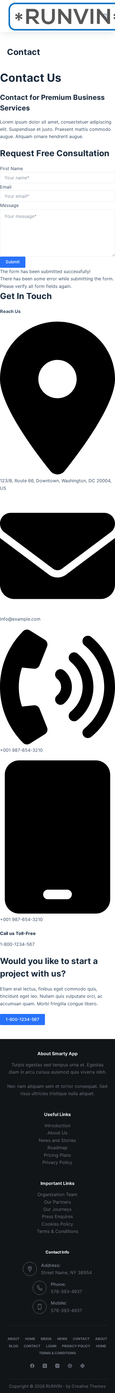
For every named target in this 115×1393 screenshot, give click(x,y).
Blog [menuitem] (13, 1346)
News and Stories (57, 1140)
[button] (22, 1019)
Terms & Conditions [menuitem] (57, 1353)
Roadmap (57, 1147)
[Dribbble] (70, 1366)
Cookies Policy (57, 1224)
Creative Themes (89, 1386)
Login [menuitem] (51, 1346)
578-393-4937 (66, 1291)
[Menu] (105, 15)
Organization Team (57, 1194)
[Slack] (82, 1366)
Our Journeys (57, 1209)
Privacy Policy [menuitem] (76, 1346)
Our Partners (57, 1202)
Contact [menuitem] (81, 1339)
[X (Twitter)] (45, 1366)
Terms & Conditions (57, 1231)
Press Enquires (57, 1216)
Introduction (57, 1125)
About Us (57, 1133)
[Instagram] (57, 1366)
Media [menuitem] (46, 1339)
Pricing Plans (57, 1155)
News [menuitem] (62, 1339)
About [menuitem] (14, 1339)
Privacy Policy (57, 1162)
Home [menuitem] (30, 1339)
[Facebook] (32, 1366)
